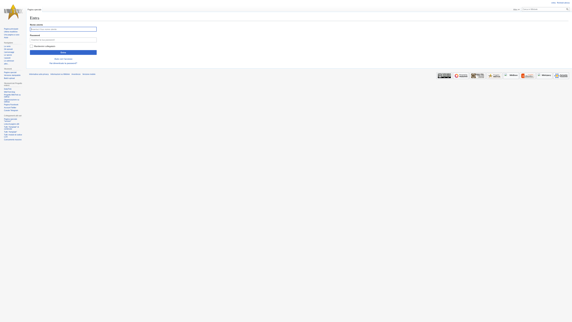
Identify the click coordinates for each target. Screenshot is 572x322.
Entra (63, 52)
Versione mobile (88, 74)
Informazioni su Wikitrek (60, 74)
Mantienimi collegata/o (44, 46)
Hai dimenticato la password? (63, 63)
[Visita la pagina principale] (13, 12)
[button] (516, 9)
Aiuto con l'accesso (63, 59)
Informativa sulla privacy (39, 74)
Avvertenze (76, 74)
